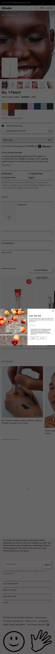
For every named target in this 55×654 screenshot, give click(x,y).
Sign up (33, 338)
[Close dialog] (53, 311)
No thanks (42, 338)
